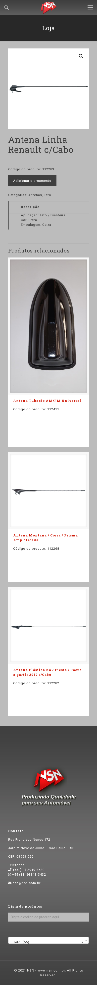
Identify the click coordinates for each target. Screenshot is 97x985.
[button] (81, 56)
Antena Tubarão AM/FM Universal (47, 400)
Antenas (35, 195)
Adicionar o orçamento (32, 181)
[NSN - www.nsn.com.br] (48, 7)
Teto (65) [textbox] (47, 942)
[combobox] (48, 940)
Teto (47, 195)
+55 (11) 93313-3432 (28, 874)
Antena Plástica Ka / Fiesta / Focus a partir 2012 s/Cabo (47, 672)
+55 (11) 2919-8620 (28, 870)
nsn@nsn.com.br (27, 883)
